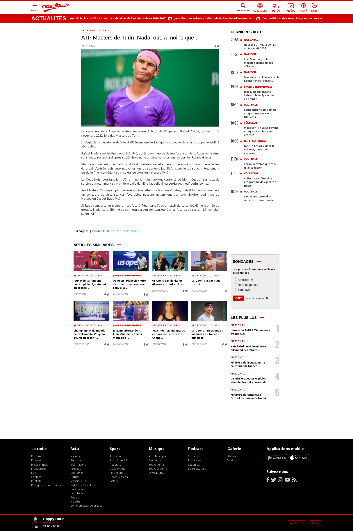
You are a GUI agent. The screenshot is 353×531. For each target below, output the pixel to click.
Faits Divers (77, 489)
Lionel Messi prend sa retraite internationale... (260, 198)
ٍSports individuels (95, 30)
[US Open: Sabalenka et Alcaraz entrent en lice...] (170, 261)
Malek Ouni (51, 522)
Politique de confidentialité (48, 485)
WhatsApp (133, 231)
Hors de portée (248, 285)
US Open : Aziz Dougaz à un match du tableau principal (207, 334)
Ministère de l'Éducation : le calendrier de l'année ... (261, 79)
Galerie (114, 481)
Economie (76, 472)
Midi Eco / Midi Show (83, 485)
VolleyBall (252, 173)
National (251, 39)
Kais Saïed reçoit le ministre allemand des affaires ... (258, 62)
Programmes (39, 464)
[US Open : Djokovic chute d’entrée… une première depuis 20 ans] (131, 261)
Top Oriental (156, 464)
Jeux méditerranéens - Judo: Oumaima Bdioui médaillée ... (128, 334)
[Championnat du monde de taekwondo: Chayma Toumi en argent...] (91, 311)
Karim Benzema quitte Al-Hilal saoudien (260, 165)
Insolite (75, 501)
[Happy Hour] (35, 527)
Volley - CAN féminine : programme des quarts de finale (261, 182)
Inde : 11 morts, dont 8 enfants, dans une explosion (259, 149)
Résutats (115, 464)
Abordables (246, 280)
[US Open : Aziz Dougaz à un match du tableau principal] (209, 311)
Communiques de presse (86, 505)
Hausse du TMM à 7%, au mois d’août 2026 (260, 46)
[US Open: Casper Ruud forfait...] (209, 261)
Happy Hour (53, 518)
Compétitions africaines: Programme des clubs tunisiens (291, 18)
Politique (75, 468)
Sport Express (119, 477)
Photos (231, 456)
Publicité (36, 481)
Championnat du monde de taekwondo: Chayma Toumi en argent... (89, 334)
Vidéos (231, 460)
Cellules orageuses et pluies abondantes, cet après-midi (248, 380)
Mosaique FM (78, 481)
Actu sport (116, 456)
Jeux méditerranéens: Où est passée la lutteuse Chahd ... (168, 334)
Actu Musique (157, 456)
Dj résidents (156, 472)
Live (33, 472)
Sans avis (244, 290)
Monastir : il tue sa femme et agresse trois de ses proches (261, 131)
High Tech (76, 493)
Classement (117, 468)
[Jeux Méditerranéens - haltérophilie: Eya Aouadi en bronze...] (91, 261)
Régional (251, 123)
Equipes (36, 456)
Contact (36, 477)
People (74, 497)
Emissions (37, 460)
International (255, 141)
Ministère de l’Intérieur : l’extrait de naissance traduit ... (250, 396)
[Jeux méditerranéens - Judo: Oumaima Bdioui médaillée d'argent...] (131, 311)
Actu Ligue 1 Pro (120, 460)
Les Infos (194, 464)
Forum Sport (118, 472)
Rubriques (194, 460)
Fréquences (38, 468)
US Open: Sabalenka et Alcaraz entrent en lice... (168, 282)
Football (251, 104)
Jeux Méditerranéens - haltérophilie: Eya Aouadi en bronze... (205, 18)
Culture (75, 477)
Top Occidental (158, 468)
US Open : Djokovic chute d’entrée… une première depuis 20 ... (129, 284)
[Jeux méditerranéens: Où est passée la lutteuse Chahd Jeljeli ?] (170, 311)
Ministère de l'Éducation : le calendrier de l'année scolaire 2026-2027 (111, 18)
